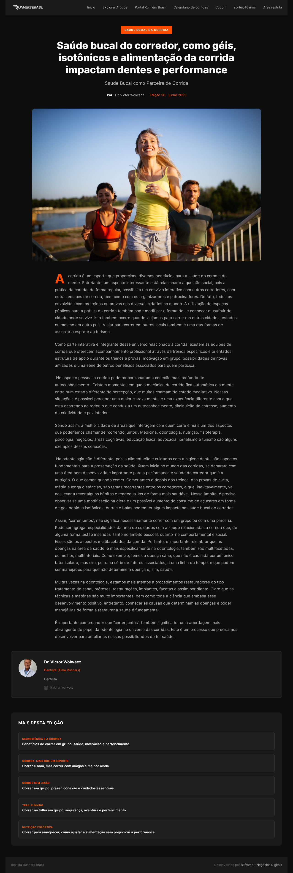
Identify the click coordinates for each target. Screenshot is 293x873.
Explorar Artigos (115, 7)
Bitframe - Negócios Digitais (261, 865)
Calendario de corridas (191, 7)
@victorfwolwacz (61, 687)
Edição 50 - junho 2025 (168, 95)
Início (91, 7)
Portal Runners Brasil (150, 7)
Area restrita (272, 7)
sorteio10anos (245, 7)
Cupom (221, 7)
